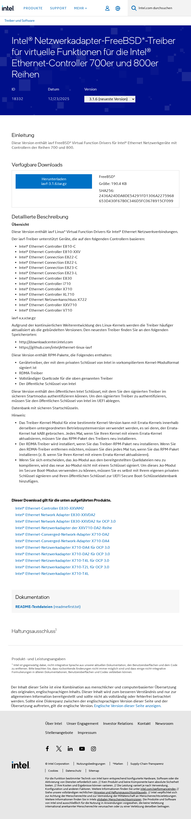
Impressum (87, 732)
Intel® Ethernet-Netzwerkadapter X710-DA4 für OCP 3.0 (62, 547)
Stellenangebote (59, 732)
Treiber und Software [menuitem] (19, 20)
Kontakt (144, 723)
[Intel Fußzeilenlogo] (21, 764)
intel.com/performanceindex (158, 789)
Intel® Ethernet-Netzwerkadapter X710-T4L (52, 573)
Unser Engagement (83, 723)
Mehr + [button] (80, 8)
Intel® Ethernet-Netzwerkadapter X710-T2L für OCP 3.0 (62, 567)
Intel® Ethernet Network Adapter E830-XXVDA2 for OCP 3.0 (65, 521)
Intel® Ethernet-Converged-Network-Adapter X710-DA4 (62, 541)
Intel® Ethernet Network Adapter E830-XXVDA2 (55, 515)
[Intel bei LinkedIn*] (70, 749)
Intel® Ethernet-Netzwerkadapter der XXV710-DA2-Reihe (63, 528)
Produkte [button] (33, 8)
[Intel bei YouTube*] (82, 749)
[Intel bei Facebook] (47, 749)
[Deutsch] (117, 8)
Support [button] (58, 8)
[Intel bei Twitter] (59, 749)
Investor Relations (118, 723)
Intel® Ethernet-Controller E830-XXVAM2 (49, 508)
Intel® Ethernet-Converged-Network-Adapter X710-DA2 (62, 534)
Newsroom (164, 723)
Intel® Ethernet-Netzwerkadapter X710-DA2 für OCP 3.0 (62, 554)
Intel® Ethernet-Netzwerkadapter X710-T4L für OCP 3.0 (62, 560)
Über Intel (53, 723)
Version (90, 89)
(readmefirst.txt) (48, 606)
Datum (53, 89)
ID (13, 89)
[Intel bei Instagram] (93, 749)
